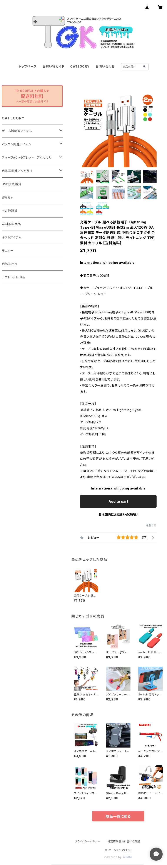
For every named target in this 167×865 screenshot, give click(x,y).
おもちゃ (7, 197)
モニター (8, 250)
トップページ (27, 66)
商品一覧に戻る (118, 816)
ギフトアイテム (12, 237)
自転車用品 (10, 264)
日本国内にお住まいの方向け (118, 514)
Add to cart (118, 501)
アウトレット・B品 (13, 277)
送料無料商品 (11, 224)
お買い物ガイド (53, 66)
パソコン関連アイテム (16, 144)
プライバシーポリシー (87, 841)
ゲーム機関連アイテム (17, 131)
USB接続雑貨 (11, 184)
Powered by (113, 857)
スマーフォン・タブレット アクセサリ (26, 157)
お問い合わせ (105, 66)
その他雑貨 (9, 210)
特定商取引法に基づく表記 (123, 841)
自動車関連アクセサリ (17, 171)
